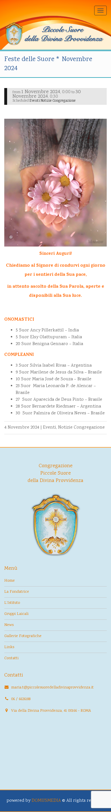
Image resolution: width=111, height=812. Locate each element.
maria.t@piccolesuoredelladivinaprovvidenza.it (52, 687)
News (9, 625)
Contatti (11, 658)
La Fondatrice (16, 592)
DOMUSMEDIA (46, 801)
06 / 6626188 (20, 699)
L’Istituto (12, 603)
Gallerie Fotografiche (23, 636)
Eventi (49, 427)
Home (9, 581)
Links (9, 647)
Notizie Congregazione (81, 427)
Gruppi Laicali (16, 614)
